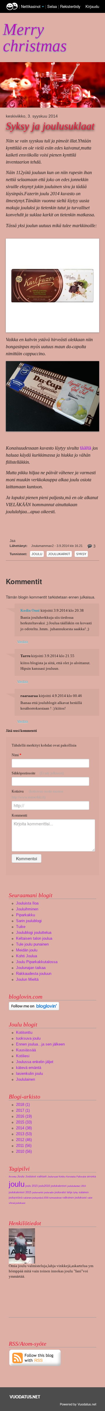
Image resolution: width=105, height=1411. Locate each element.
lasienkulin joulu (29, 1073)
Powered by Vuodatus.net (78, 1404)
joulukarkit (59, 554)
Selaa (52, 6)
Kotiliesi (22, 1056)
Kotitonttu (24, 1032)
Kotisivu (37, 794)
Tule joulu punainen (32, 944)
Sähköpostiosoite (38, 773)
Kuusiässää (26, 1050)
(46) (24, 1140)
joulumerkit (37, 1192)
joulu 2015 (31, 1185)
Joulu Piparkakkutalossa (36, 962)
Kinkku (62, 1176)
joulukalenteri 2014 (76, 1186)
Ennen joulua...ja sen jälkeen (40, 1044)
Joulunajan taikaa (31, 967)
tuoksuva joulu (28, 1038)
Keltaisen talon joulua (34, 938)
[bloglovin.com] (34, 1006)
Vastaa (22, 641)
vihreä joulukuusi (17, 1203)
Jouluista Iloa (27, 903)
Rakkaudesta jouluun (33, 973)
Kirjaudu (92, 6)
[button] (43, 6)
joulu (37, 554)
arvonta (91, 1176)
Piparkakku (25, 915)
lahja (69, 1192)
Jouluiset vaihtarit (36, 1176)
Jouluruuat (53, 1176)
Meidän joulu (26, 950)
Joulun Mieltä (27, 979)
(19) (24, 1116)
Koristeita (71, 1176)
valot (90, 1197)
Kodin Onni (30, 610)
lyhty (75, 1192)
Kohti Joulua (26, 956)
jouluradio (49, 1192)
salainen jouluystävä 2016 (35, 1197)
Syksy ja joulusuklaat (50, 126)
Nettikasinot (31, 6)
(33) (24, 1122)
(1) (23, 1104)
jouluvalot (60, 1192)
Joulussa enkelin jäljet (34, 1062)
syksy (81, 554)
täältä (85, 448)
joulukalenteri (58, 1185)
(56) (24, 1145)
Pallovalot (81, 1176)
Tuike (20, 926)
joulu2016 (44, 1185)
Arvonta (12, 1176)
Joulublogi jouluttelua (33, 932)
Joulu (20, 1176)
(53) (24, 1134)
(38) (24, 1128)
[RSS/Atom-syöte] (35, 1357)
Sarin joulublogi (29, 921)
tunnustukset (55, 1197)
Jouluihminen (27, 909)
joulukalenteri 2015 (20, 1192)
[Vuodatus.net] (25, 1397)
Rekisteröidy (70, 6)
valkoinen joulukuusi (74, 1197)
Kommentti (19, 815)
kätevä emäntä (28, 1067)
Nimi (16, 755)
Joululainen (25, 1079)
